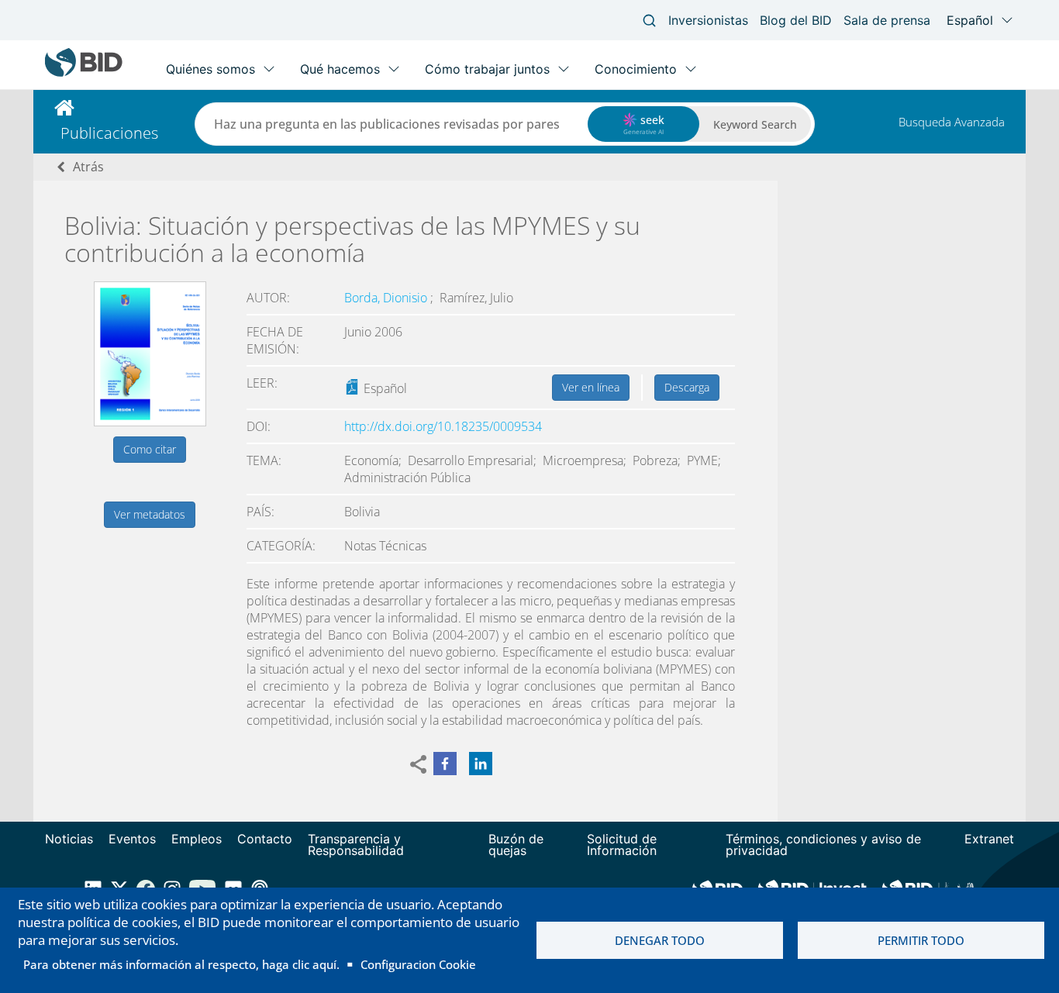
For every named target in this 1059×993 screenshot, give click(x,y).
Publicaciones (109, 132)
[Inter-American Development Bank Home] (83, 73)
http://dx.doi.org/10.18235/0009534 (443, 426)
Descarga (686, 387)
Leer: (262, 382)
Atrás (88, 166)
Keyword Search (755, 124)
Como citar (149, 449)
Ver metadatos (149, 514)
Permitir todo (921, 940)
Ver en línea (590, 387)
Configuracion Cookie (418, 964)
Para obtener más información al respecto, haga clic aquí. (181, 964)
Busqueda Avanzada (952, 121)
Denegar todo (660, 940)
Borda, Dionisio (387, 297)
